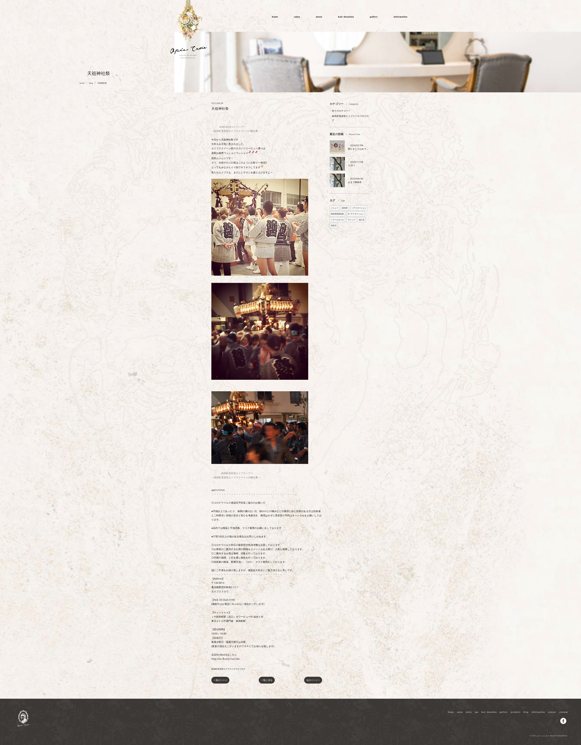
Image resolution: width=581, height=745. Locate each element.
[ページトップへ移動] (289, 704)
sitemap (563, 712)
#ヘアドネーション (356, 214)
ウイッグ (351, 219)
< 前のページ (220, 680)
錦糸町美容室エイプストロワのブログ (228, 669)
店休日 (333, 225)
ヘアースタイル (337, 219)
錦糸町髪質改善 (337, 214)
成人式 (361, 219)
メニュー (334, 208)
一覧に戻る (266, 680)
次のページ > (313, 680)
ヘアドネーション (358, 208)
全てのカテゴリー (341, 110)
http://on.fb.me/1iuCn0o (225, 659)
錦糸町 (345, 208)
